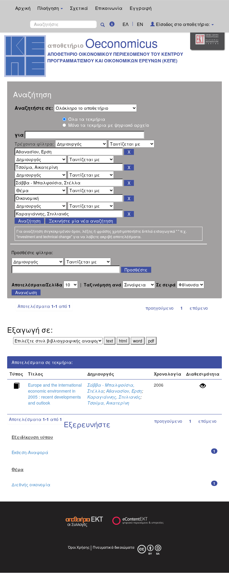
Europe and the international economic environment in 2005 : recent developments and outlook (55, 394)
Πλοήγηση (49, 8)
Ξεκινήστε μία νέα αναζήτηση (81, 221)
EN (140, 24)
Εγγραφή (140, 8)
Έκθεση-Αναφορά (30, 452)
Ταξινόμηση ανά (102, 285)
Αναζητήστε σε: (34, 108)
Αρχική (22, 8)
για (19, 135)
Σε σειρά (166, 285)
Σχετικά (79, 8)
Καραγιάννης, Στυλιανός (113, 397)
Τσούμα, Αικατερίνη (108, 403)
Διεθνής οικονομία (31, 484)
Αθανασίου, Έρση (124, 391)
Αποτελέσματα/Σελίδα (37, 285)
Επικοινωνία (109, 8)
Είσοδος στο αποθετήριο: (183, 24)
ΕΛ (126, 24)
